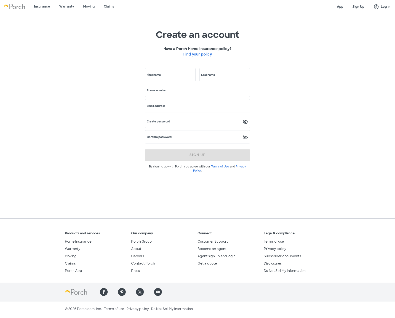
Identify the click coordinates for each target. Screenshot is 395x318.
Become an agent (212, 249)
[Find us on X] (140, 292)
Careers (137, 256)
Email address (156, 106)
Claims (109, 6)
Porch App (73, 271)
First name (154, 75)
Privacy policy (275, 249)
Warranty (66, 6)
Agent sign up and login (216, 256)
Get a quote (207, 263)
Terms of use (274, 241)
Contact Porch (143, 263)
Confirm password (159, 137)
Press (135, 271)
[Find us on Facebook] (104, 292)
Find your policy (197, 54)
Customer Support (213, 241)
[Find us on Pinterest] (122, 292)
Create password (158, 121)
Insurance (42, 6)
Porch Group (141, 241)
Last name (208, 75)
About (136, 249)
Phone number (157, 90)
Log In (382, 7)
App (340, 7)
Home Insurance (78, 241)
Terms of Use (220, 166)
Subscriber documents (282, 256)
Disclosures (273, 263)
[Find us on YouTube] (158, 292)
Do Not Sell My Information (285, 271)
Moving (89, 6)
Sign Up (358, 7)
